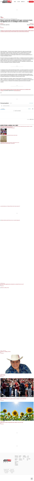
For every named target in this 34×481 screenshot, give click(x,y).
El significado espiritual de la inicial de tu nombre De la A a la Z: (12, 284)
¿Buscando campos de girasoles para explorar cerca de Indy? (11, 422)
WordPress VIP (11, 470)
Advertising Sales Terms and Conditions (16, 463)
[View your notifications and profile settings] (28, 2)
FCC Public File (28, 459)
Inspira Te (23, 1)
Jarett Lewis (5, 397)
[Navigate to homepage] (6, 1)
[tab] (2, 109)
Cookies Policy (20, 456)
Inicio (15, 1)
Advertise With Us (16, 459)
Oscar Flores (2, 375)
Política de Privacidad (16, 456)
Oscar (4, 283)
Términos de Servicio (20, 459)
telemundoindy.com (17, 90)
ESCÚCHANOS (31, 1)
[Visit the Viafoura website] (32, 119)
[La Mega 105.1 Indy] (7, 461)
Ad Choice (28, 456)
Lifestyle (1, 374)
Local (1, 350)
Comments (2, 27)
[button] (17, 16)
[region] (17, 111)
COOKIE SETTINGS (24, 456)
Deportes (1, 397)
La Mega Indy (4, 350)
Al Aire (18, 1)
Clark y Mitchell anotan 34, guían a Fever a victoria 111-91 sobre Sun (13, 398)
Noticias (2, 17)
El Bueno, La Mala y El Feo (5, 351)
